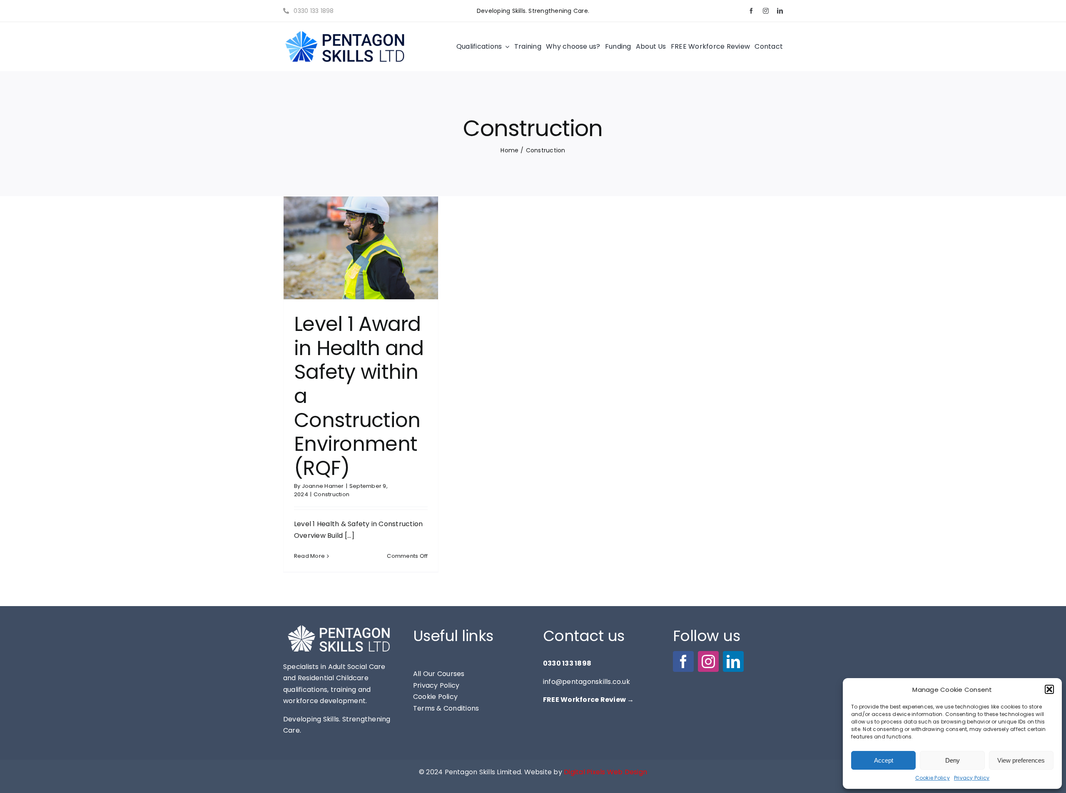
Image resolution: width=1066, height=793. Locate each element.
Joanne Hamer (323, 486)
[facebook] (751, 11)
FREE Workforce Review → (588, 699)
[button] (1049, 689)
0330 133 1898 (313, 11)
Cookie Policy (932, 777)
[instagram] (766, 11)
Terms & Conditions (446, 708)
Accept (883, 760)
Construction (331, 494)
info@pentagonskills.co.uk (586, 681)
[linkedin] (780, 11)
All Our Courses (439, 674)
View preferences (1021, 760)
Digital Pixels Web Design (605, 772)
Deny (952, 760)
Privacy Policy (971, 777)
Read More (309, 556)
